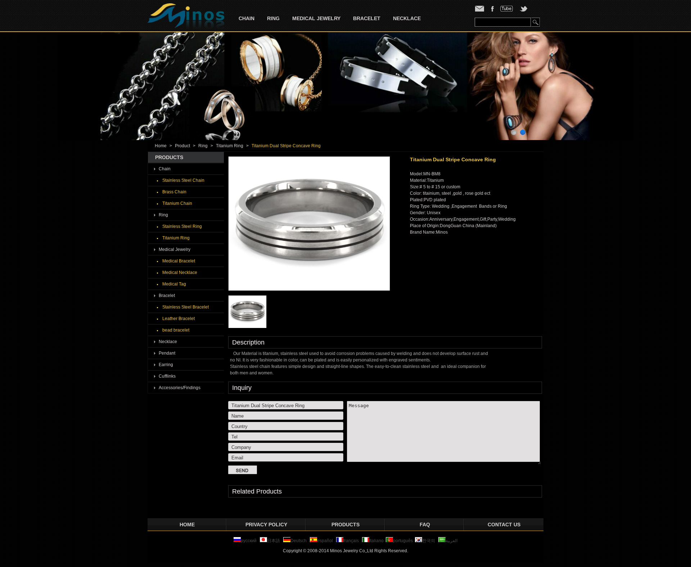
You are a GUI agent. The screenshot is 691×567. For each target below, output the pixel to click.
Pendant (167, 353)
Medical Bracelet (178, 261)
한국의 (428, 540)
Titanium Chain (177, 203)
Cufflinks (167, 376)
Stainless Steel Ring (182, 226)
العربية (451, 540)
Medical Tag (174, 284)
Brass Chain (174, 191)
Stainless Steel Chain (183, 180)
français (351, 540)
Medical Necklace (179, 272)
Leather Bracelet (178, 318)
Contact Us (504, 524)
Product (182, 145)
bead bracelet (175, 330)
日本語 (274, 540)
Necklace (407, 18)
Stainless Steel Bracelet (185, 307)
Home (161, 145)
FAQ (425, 524)
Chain (246, 18)
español (325, 540)
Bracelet (366, 18)
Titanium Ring (229, 145)
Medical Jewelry (316, 18)
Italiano (376, 540)
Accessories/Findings (179, 387)
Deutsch (298, 540)
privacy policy (266, 524)
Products (345, 524)
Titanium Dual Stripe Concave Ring (286, 145)
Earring (166, 364)
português (403, 540)
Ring (273, 18)
